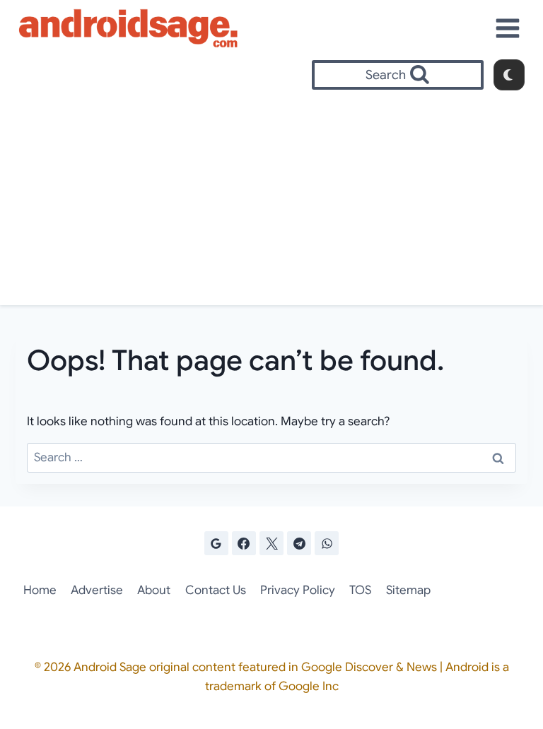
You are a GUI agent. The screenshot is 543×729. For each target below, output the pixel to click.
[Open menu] (508, 28)
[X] (271, 543)
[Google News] (216, 543)
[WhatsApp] (327, 543)
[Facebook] (244, 543)
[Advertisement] (271, 199)
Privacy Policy (297, 590)
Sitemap (408, 590)
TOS (360, 590)
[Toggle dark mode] (509, 75)
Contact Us (215, 590)
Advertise (97, 590)
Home (40, 590)
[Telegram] (299, 543)
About (153, 590)
